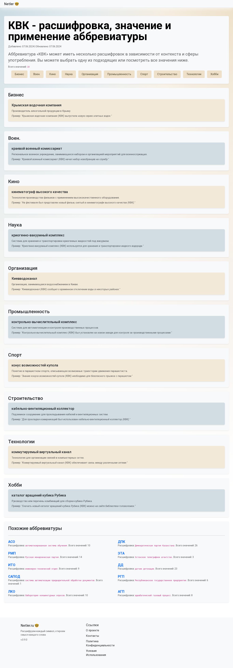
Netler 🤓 (11, 4)
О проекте (92, 630)
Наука (68, 74)
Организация (90, 74)
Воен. (36, 74)
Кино (52, 74)
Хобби (214, 74)
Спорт (144, 74)
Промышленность (119, 74)
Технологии (193, 74)
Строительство (167, 74)
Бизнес (19, 74)
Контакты (92, 635)
